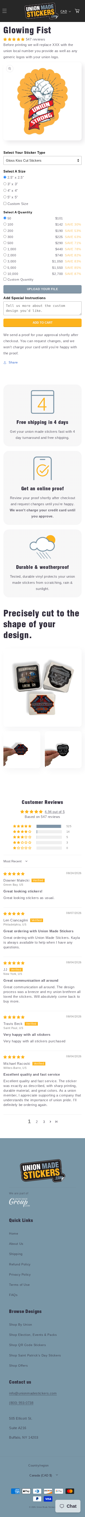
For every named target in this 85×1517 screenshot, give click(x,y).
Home (13, 1233)
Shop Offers (18, 1365)
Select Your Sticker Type (24, 152)
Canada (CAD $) (40, 1475)
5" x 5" (12, 197)
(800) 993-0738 (21, 1403)
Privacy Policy (20, 1274)
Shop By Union (20, 1324)
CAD (64, 11)
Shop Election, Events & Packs (33, 1335)
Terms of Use (19, 1284)
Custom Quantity (20, 279)
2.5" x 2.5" (15, 177)
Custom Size (17, 204)
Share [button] (13, 362)
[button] (22, 826)
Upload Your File (42, 289)
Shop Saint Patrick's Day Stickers (35, 1355)
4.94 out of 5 (55, 812)
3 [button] (44, 1122)
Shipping (16, 1254)
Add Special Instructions (24, 298)
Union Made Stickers (46, 1507)
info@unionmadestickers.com (33, 1393)
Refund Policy (20, 1264)
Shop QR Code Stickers (27, 1345)
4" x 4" (12, 190)
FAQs (13, 1295)
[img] (14, 874)
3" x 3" (12, 184)
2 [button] (37, 1122)
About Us (16, 1243)
